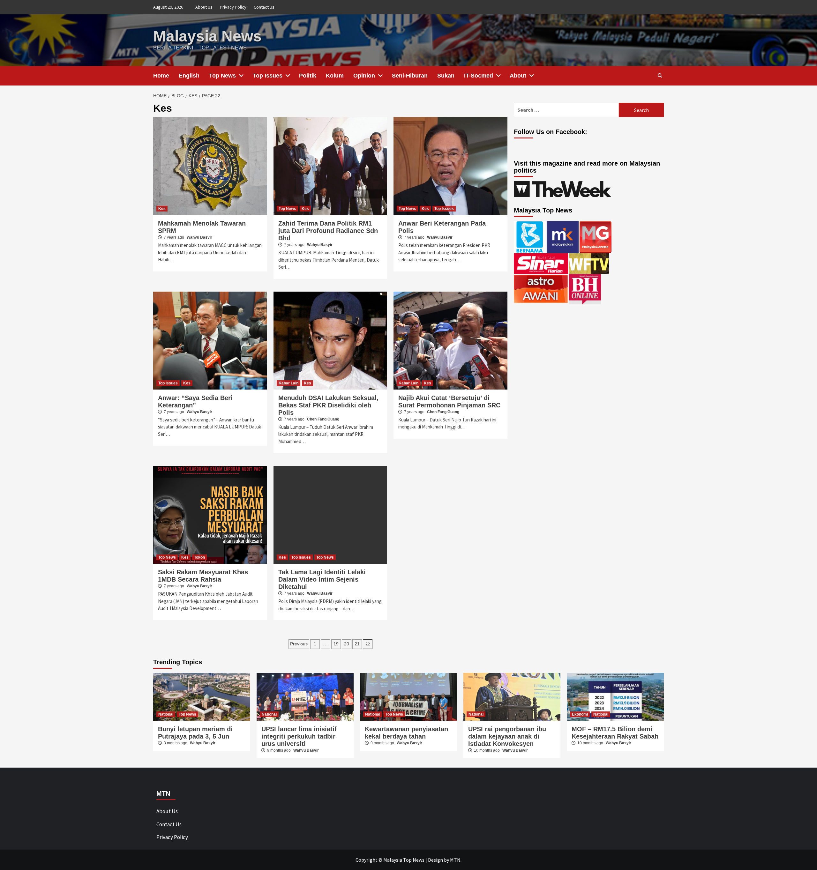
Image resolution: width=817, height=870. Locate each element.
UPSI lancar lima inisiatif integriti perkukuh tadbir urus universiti (299, 736)
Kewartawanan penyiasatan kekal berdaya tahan (406, 732)
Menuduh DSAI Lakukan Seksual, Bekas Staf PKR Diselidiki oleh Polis (328, 405)
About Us (204, 7)
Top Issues (267, 75)
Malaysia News (207, 36)
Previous (299, 643)
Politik (307, 75)
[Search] (660, 76)
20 (346, 643)
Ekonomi (580, 714)
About (518, 75)
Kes (162, 208)
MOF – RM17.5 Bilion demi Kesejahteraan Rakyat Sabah (615, 732)
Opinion (364, 75)
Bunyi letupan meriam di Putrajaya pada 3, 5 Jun (195, 732)
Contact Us (264, 7)
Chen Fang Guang (323, 419)
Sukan (445, 75)
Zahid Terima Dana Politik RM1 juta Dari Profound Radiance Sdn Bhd (328, 231)
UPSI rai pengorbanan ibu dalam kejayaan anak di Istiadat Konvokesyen (507, 736)
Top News (222, 75)
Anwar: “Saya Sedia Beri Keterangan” (195, 401)
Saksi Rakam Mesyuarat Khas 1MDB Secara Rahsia (203, 576)
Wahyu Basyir (199, 237)
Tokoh (199, 557)
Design (435, 860)
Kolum (335, 75)
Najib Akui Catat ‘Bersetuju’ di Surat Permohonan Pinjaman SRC (449, 401)
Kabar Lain (288, 383)
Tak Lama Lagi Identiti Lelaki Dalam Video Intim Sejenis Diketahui (322, 579)
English (189, 75)
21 (357, 643)
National (165, 714)
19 (336, 643)
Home (161, 75)
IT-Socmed (478, 75)
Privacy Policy (233, 7)
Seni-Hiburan (410, 75)
